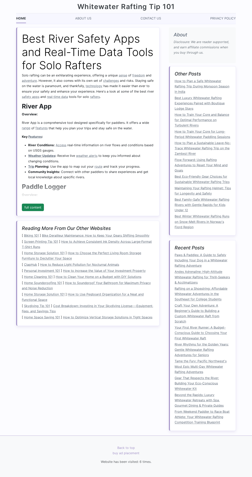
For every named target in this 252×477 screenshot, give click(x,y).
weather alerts (86, 156)
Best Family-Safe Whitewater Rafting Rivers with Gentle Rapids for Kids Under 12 (202, 205)
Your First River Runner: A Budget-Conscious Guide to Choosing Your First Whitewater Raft (201, 333)
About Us (83, 18)
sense (123, 75)
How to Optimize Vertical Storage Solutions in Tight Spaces (107, 317)
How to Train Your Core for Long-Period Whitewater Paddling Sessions (202, 134)
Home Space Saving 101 (42, 317)
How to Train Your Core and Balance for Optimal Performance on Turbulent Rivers (202, 120)
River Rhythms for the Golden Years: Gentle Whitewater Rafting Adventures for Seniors (202, 349)
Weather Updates (41, 156)
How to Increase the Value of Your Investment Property (104, 271)
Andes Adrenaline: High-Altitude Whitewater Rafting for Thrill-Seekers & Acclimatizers (202, 277)
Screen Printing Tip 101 (41, 242)
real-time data (57, 97)
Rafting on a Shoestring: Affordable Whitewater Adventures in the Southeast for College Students (201, 294)
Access (61, 145)
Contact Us (151, 18)
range (26, 128)
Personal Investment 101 (42, 271)
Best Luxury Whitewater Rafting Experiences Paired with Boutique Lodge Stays (200, 103)
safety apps (30, 97)
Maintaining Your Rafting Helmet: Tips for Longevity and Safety (203, 190)
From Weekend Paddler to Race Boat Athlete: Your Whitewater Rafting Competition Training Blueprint (202, 417)
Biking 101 (31, 235)
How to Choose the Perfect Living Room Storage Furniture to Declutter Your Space (81, 255)
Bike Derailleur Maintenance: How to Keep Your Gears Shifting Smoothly (95, 235)
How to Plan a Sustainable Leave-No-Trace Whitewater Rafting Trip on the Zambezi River (203, 148)
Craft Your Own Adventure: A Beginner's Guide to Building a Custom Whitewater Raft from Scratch (197, 313)
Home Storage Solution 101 (44, 253)
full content (32, 207)
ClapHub (30, 265)
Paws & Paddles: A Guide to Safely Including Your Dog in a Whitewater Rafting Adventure (201, 260)
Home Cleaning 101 (38, 277)
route (98, 166)
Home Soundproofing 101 (43, 283)
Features (35, 137)
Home (21, 18)
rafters (95, 97)
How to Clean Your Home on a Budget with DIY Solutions (98, 277)
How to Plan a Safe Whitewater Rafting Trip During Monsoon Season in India (202, 86)
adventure (29, 81)
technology (94, 86)
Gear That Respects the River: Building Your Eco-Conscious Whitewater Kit (197, 383)
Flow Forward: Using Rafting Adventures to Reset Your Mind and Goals (201, 165)
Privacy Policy (223, 18)
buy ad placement (126, 453)
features (41, 128)
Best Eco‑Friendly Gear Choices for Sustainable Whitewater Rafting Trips (202, 179)
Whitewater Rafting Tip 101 (126, 6)
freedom (138, 75)
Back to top (126, 448)
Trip (31, 166)
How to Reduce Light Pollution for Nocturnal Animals (79, 265)
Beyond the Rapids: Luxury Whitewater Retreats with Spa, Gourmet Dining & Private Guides (199, 400)
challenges (111, 81)
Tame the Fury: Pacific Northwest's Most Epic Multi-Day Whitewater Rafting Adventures (201, 366)
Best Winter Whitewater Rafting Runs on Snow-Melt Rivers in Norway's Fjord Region (202, 221)
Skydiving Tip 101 (37, 306)
